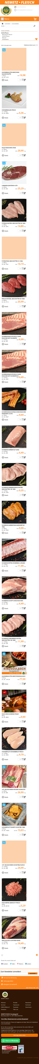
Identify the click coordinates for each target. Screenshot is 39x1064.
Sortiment (7, 23)
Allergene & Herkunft (10, 984)
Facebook (15, 1007)
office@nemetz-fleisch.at (25, 10)
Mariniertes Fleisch (7, 34)
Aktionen (3, 1002)
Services (3, 1005)
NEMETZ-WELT (5, 998)
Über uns (15, 1009)
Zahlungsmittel (8, 981)
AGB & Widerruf (5, 1007)
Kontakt (15, 1002)
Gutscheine (28, 1007)
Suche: (2, 26)
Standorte (3, 1009)
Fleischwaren (15, 23)
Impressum (16, 1005)
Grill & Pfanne (5, 33)
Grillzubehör (5, 39)
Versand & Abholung (10, 978)
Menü (6, 19)
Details (6, 80)
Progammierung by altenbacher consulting (27, 1057)
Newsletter (28, 1002)
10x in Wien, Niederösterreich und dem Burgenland (14, 1019)
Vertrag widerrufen (19, 1035)
